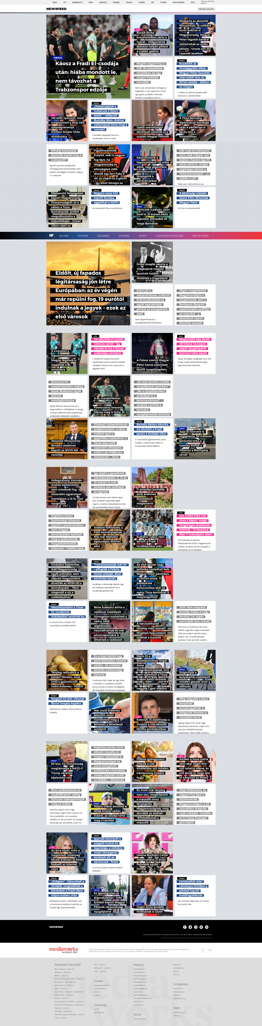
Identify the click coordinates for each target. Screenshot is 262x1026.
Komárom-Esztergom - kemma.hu (69, 1005)
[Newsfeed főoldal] (56, 927)
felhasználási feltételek (170, 934)
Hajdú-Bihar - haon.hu (64, 995)
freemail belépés (206, 9)
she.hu (176, 974)
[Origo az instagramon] (195, 927)
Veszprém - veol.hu (102, 968)
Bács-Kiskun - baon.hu (64, 969)
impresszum (197, 934)
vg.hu (96, 1009)
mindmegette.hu (141, 988)
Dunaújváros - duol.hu (64, 985)
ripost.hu (177, 965)
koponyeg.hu (178, 992)
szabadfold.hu (100, 988)
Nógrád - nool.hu (62, 1008)
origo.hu (97, 995)
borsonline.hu (139, 1019)
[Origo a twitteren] (190, 927)
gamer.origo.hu (140, 979)
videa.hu (177, 995)
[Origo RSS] (206, 927)
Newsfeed (103, 2)
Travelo (129, 2)
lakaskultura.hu (140, 975)
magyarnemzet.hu (102, 985)
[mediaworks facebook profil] (203, 950)
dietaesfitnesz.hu (141, 995)
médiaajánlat (207, 934)
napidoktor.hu (139, 985)
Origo (55, 2)
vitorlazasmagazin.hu (143, 998)
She (152, 2)
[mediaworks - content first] (64, 950)
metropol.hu (178, 968)
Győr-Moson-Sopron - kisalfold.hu (69, 992)
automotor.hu (139, 972)
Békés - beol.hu (61, 975)
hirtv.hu (97, 992)
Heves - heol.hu (61, 998)
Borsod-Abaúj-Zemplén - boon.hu (69, 979)
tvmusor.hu (138, 1005)
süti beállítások (186, 934)
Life (64, 2)
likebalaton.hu (140, 982)
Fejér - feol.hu (61, 988)
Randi (164, 2)
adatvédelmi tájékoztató (151, 934)
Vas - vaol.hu (99, 965)
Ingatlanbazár (178, 2)
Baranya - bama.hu (63, 972)
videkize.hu (138, 1001)
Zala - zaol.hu (100, 971)
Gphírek (142, 2)
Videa (91, 2)
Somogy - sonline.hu (63, 1011)
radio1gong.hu (179, 1012)
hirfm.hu (176, 1016)
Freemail (116, 2)
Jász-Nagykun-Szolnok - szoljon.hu (70, 1001)
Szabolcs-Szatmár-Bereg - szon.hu (70, 1014)
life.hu (175, 971)
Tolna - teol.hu (61, 1018)
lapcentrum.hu (179, 998)
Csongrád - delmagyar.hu (66, 982)
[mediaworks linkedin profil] (209, 950)
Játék (193, 2)
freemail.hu (178, 988)
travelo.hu (138, 992)
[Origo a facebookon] (185, 927)
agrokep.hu (99, 1012)
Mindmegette (77, 2)
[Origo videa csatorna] (201, 927)
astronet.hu (139, 969)
